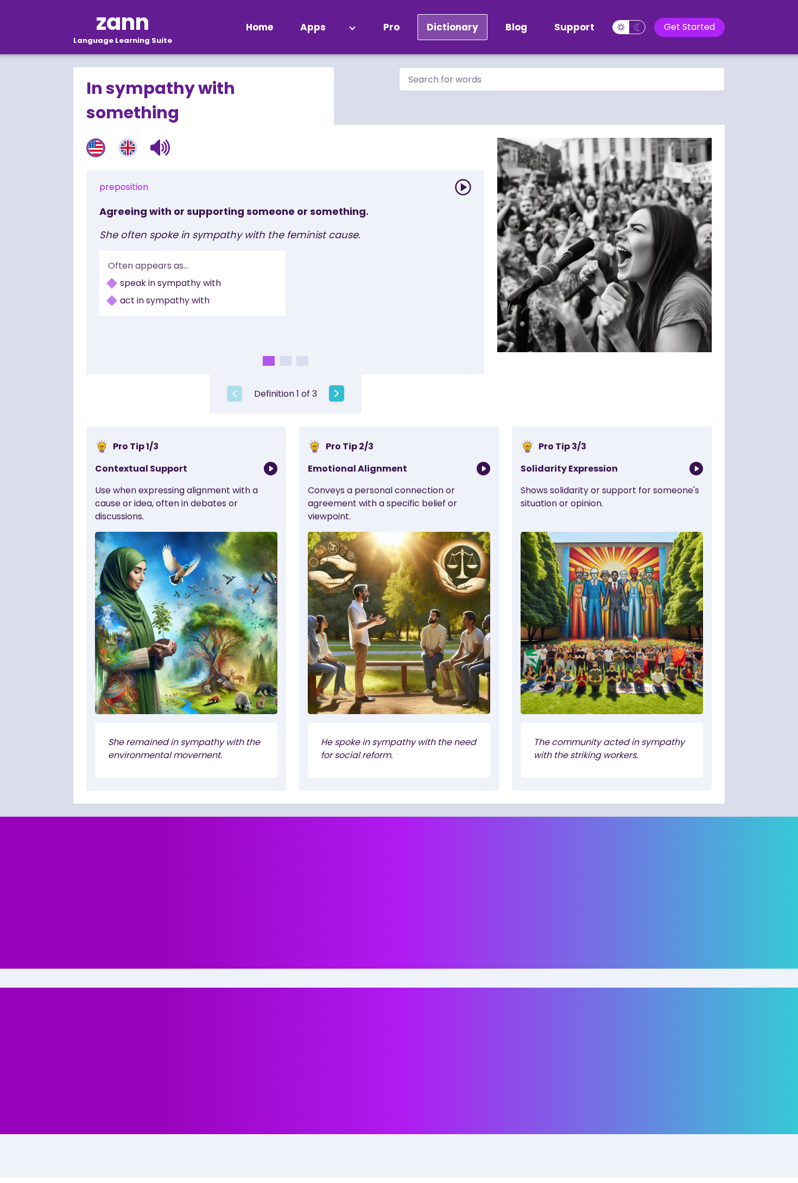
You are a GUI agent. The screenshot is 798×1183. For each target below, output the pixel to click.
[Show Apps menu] (352, 27)
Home (259, 27)
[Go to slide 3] (302, 361)
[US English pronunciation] (95, 147)
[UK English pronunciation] (127, 147)
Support (574, 27)
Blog (516, 27)
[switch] (628, 27)
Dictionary (452, 27)
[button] (160, 147)
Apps (313, 27)
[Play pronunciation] (463, 187)
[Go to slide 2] (286, 361)
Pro (391, 27)
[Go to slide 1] (269, 361)
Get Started (689, 27)
